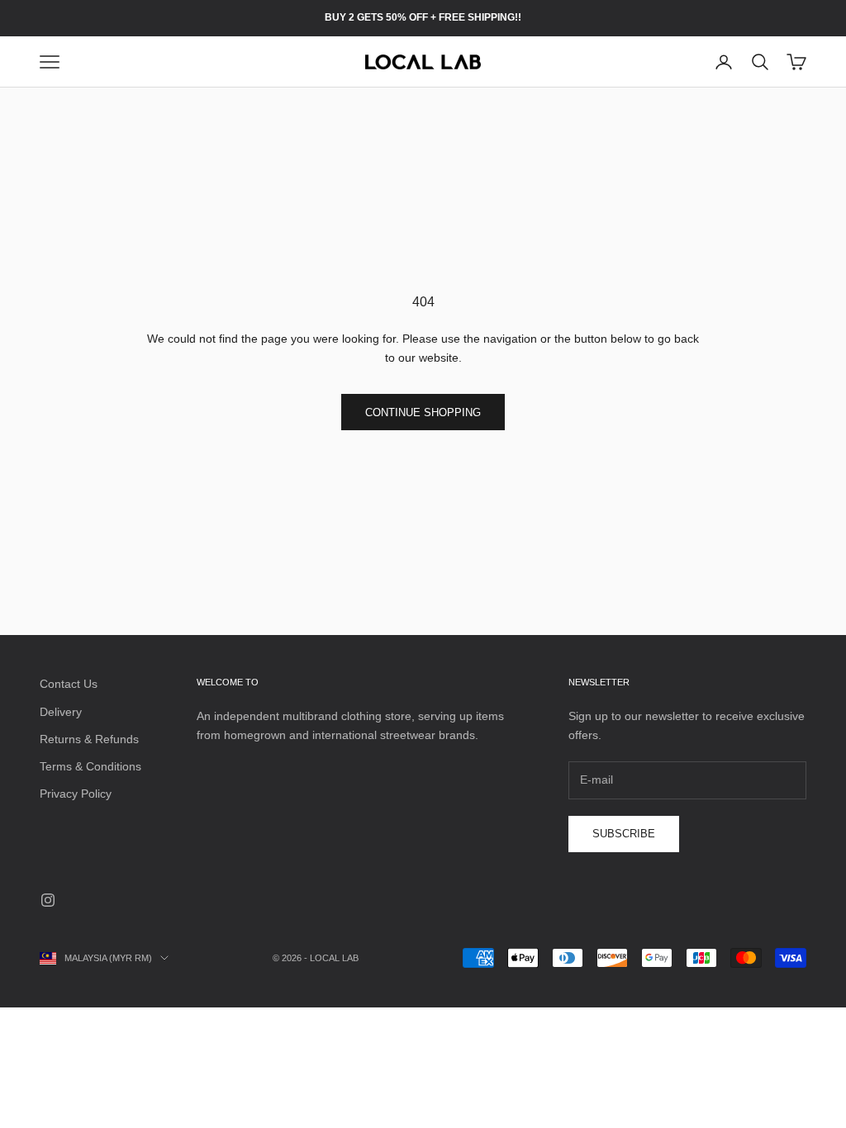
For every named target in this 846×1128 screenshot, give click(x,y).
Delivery (61, 711)
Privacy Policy (76, 793)
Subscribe (623, 833)
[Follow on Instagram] (48, 900)
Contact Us (68, 683)
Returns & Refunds (89, 739)
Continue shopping (423, 412)
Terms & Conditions (90, 766)
